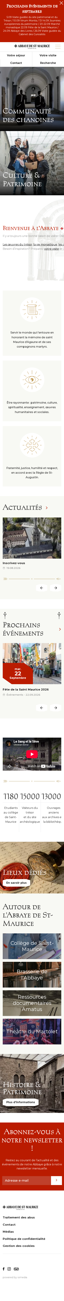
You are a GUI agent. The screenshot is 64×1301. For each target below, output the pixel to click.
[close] (61, 3)
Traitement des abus (19, 1217)
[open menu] (57, 46)
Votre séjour (16, 55)
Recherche (48, 63)
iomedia (22, 1277)
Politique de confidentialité (24, 1239)
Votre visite (48, 55)
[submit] (56, 1180)
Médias (8, 1231)
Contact (16, 63)
